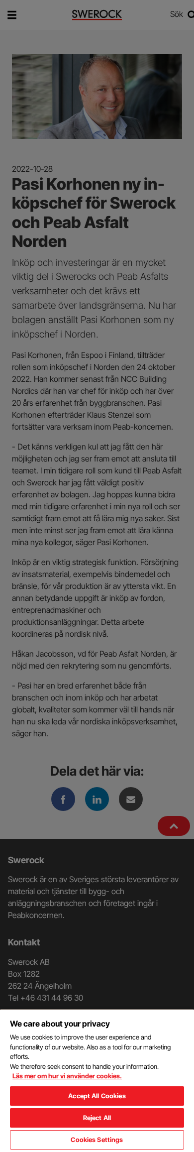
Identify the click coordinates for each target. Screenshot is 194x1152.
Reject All (97, 1118)
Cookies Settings (97, 1140)
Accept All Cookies (96, 1096)
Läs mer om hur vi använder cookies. (67, 1076)
